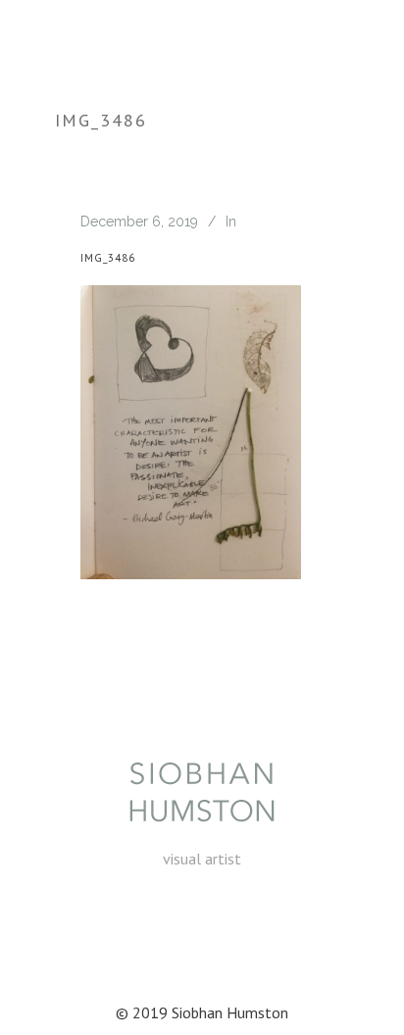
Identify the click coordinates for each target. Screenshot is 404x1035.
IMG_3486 (107, 258)
